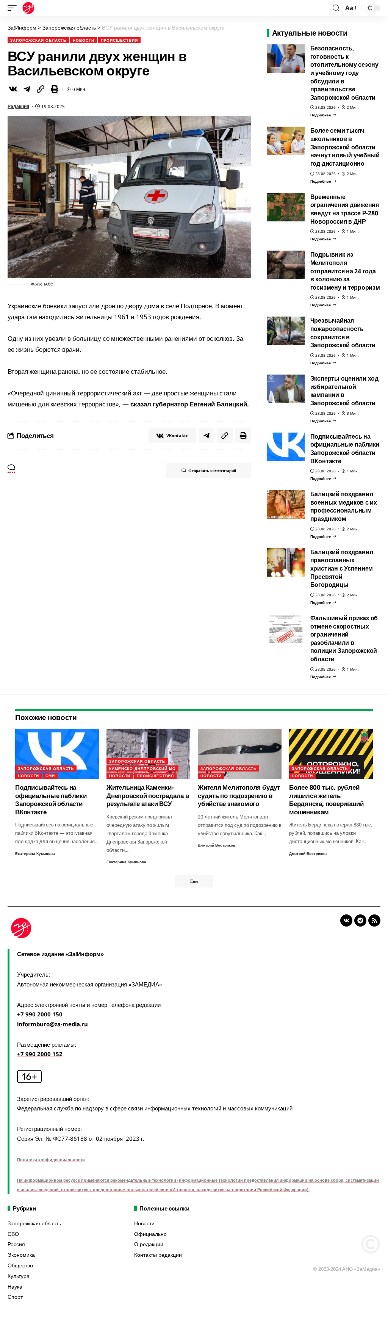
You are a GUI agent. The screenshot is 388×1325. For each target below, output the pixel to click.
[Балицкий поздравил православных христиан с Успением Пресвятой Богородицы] (286, 562)
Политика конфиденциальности (51, 1159)
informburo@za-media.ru (52, 1024)
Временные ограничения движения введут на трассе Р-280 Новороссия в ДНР (344, 209)
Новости (83, 40)
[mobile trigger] (14, 8)
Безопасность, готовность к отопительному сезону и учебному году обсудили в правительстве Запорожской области (344, 73)
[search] (336, 8)
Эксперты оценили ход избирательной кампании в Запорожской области (344, 390)
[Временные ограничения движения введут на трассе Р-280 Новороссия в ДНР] (286, 207)
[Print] (54, 89)
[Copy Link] (40, 89)
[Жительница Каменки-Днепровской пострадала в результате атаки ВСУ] (148, 754)
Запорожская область (38, 40)
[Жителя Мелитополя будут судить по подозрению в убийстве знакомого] (240, 754)
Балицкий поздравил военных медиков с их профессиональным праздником (343, 506)
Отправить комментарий (212, 470)
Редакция (18, 106)
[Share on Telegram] (27, 89)
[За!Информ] (28, 8)
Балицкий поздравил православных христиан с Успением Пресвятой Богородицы (341, 568)
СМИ (50, 775)
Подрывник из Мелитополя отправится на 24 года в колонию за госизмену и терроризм (345, 271)
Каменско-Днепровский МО (142, 768)
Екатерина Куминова (35, 853)
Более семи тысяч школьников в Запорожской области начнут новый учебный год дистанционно (345, 147)
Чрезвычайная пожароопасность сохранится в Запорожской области (343, 332)
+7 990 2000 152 (40, 1054)
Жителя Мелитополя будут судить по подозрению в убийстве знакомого (239, 795)
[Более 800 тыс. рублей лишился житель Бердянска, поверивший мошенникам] (331, 754)
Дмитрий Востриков (216, 845)
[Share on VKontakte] (13, 89)
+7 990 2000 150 (40, 1014)
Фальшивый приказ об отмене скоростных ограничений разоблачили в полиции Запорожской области (344, 638)
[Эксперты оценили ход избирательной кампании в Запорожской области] (286, 389)
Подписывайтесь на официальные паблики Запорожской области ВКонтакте (345, 448)
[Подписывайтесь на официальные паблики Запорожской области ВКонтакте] (286, 447)
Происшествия (119, 40)
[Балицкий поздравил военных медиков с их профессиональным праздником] (286, 504)
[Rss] (374, 920)
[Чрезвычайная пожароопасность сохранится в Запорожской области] (286, 331)
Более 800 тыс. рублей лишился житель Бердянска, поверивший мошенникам (326, 799)
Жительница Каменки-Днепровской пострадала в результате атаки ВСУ (147, 795)
